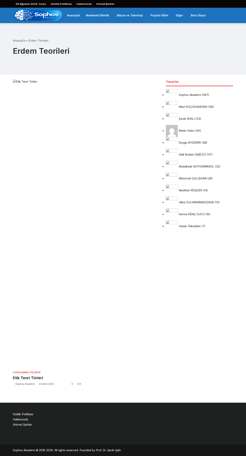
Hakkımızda (84, 3)
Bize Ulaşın (198, 15)
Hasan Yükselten (190, 226)
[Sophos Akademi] (38, 15)
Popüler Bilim (159, 15)
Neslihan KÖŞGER (190, 190)
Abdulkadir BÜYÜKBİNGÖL (196, 166)
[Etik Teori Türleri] (47, 223)
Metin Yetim (186, 131)
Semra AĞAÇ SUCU (192, 214)
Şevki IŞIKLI (187, 119)
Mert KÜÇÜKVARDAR (193, 107)
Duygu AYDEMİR (190, 143)
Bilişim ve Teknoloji (130, 15)
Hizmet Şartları (105, 3)
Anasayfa (73, 15)
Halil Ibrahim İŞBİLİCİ (192, 154)
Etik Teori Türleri (28, 378)
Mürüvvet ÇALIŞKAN (192, 178)
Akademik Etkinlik (97, 15)
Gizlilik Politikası (61, 3)
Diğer (179, 15)
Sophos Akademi (25, 383)
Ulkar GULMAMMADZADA (196, 202)
